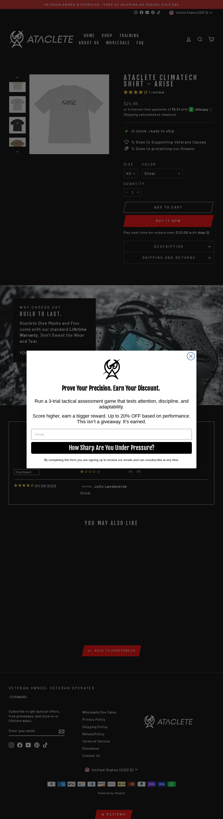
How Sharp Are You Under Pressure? (111, 448)
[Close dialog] (191, 356)
